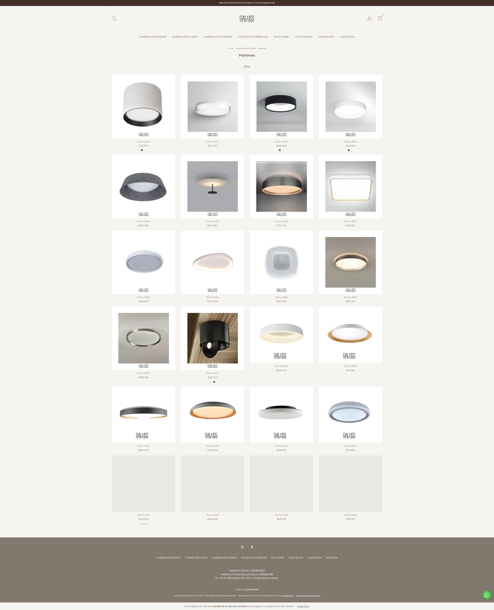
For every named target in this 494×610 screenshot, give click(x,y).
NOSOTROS (348, 37)
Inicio (230, 48)
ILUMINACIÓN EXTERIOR (218, 37)
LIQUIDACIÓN (326, 37)
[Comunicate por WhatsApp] (486, 595)
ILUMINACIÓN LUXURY (185, 37)
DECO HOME (281, 37)
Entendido (303, 606)
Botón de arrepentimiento (308, 596)
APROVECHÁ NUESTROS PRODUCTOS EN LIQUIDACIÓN (247, 2)
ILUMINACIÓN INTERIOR (152, 37)
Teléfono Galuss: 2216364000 (247, 570)
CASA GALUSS (303, 37)
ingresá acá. (287, 596)
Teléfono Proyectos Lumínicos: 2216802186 (247, 574)
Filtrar (247, 66)
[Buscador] (115, 18)
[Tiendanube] (247, 590)
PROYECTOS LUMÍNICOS (253, 37)
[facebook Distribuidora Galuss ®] (251, 547)
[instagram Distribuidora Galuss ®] (242, 547)
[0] (378, 19)
